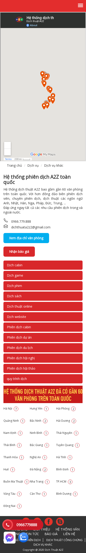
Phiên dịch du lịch (20, 347)
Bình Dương (66, 494)
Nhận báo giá (19, 251)
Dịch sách (14, 296)
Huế (8, 469)
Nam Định (12, 433)
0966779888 (27, 524)
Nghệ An (38, 457)
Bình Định (64, 469)
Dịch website (16, 316)
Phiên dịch (33, 540)
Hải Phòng (65, 408)
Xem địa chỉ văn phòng (26, 238)
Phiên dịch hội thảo (21, 368)
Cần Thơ (37, 494)
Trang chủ (14, 165)
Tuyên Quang (67, 445)
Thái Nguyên (66, 433)
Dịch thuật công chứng (64, 540)
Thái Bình (11, 445)
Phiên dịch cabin (19, 327)
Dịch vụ (33, 165)
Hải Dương (65, 421)
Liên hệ (69, 534)
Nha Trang (39, 481)
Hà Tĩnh (63, 457)
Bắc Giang (39, 445)
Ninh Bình (38, 433)
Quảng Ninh (13, 421)
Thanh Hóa (12, 457)
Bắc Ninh (38, 421)
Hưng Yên (38, 408)
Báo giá (51, 534)
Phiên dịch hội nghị (21, 358)
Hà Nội (10, 408)
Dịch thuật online (19, 306)
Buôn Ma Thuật (15, 481)
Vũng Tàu (11, 494)
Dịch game (15, 275)
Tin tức (32, 534)
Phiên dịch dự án (19, 337)
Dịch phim (14, 286)
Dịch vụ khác (53, 165)
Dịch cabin (14, 265)
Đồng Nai (11, 506)
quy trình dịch (17, 378)
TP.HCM (63, 481)
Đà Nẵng (38, 469)
